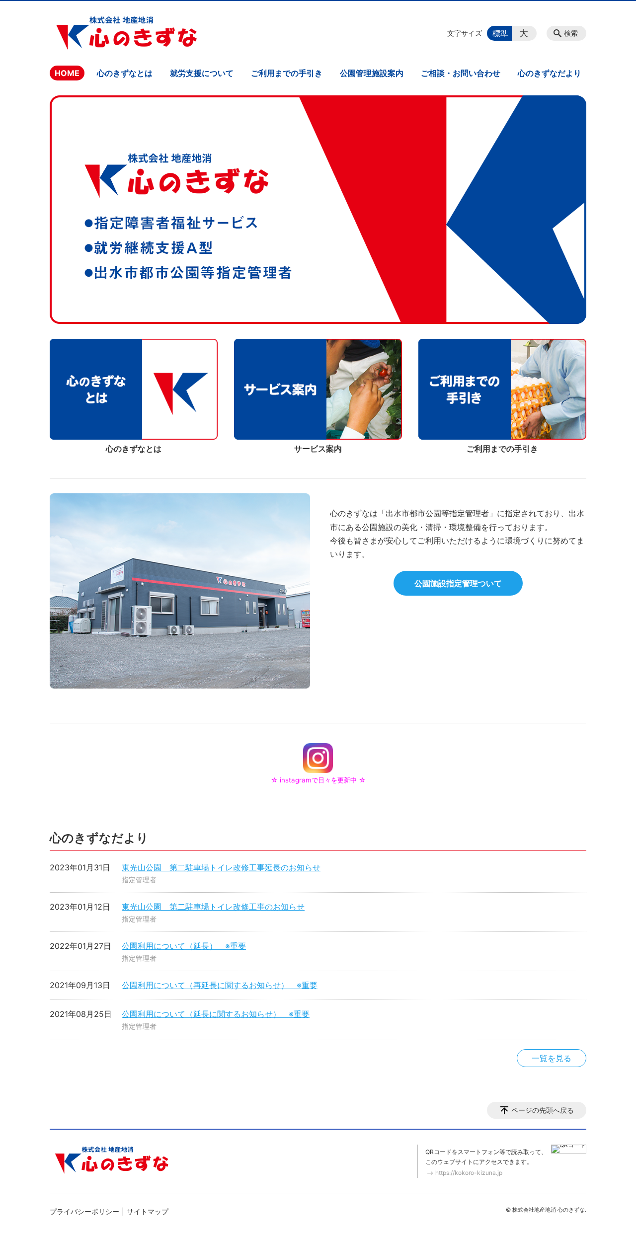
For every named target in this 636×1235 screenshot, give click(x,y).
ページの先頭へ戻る (542, 1110)
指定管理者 (139, 879)
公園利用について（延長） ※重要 (184, 946)
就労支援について (202, 73)
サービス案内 (318, 449)
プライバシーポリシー (84, 1211)
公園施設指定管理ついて (458, 583)
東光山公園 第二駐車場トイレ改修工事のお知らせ (213, 907)
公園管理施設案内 (371, 73)
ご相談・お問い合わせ (460, 73)
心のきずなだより (549, 73)
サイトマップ (147, 1211)
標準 (500, 33)
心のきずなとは (125, 73)
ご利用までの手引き (286, 73)
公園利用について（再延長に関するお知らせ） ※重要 (220, 985)
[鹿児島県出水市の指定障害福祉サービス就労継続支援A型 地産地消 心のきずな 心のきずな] (127, 33)
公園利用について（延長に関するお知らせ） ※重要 (216, 1014)
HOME (67, 73)
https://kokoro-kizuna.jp (468, 1172)
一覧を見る (551, 1058)
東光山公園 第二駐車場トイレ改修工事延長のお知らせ (221, 867)
